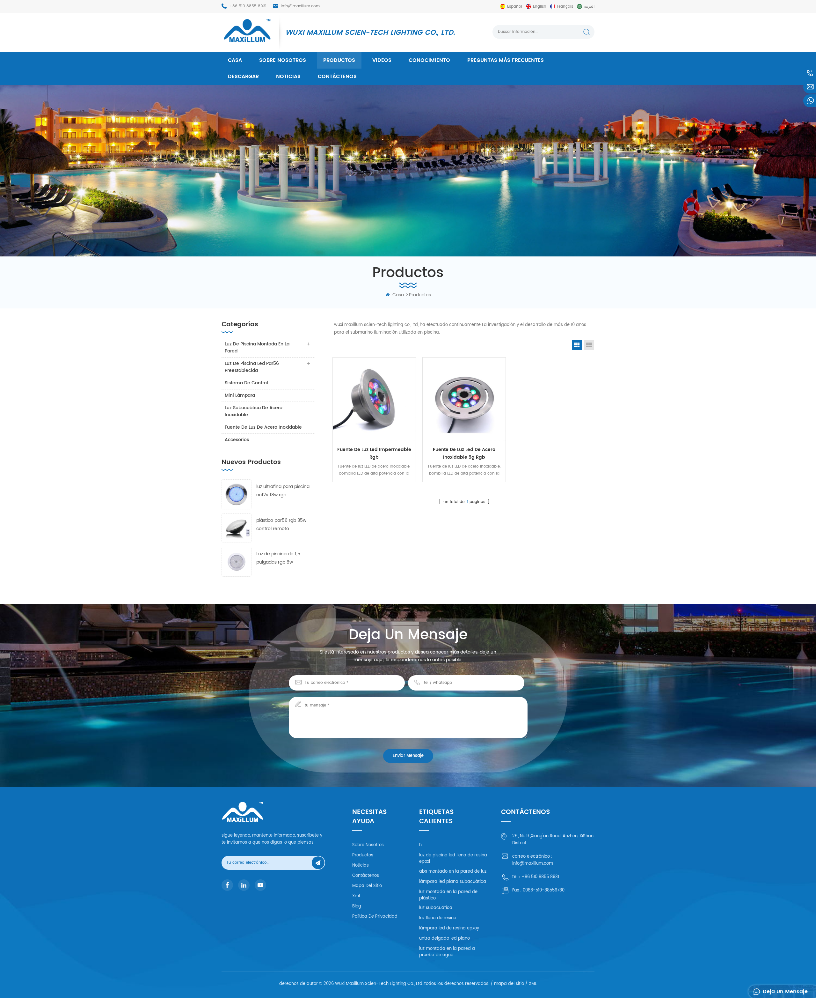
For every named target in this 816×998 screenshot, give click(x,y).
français (565, 7)
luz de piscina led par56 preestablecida (252, 367)
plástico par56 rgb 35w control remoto (281, 524)
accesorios (237, 439)
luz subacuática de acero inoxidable (253, 411)
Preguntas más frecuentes (505, 60)
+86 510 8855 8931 (247, 6)
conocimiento (429, 60)
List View (589, 345)
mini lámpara (240, 395)
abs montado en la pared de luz (452, 871)
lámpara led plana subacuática (452, 881)
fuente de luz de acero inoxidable (263, 427)
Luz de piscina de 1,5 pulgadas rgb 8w (278, 558)
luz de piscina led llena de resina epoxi (453, 858)
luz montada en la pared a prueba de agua (447, 951)
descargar (243, 76)
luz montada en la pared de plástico (448, 895)
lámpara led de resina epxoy (449, 928)
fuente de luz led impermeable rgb (374, 453)
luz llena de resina (437, 918)
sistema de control (246, 383)
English (539, 7)
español (514, 7)
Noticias (288, 76)
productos (339, 60)
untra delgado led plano (444, 938)
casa (235, 60)
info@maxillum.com (300, 6)
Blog (356, 906)
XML (533, 983)
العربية (589, 7)
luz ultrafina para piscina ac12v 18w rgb (283, 491)
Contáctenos (337, 76)
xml (356, 896)
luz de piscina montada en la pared (257, 347)
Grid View (577, 345)
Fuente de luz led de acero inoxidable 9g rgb (464, 453)
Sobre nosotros (282, 60)
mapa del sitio (367, 886)
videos (381, 60)
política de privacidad (374, 916)
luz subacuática (435, 908)
